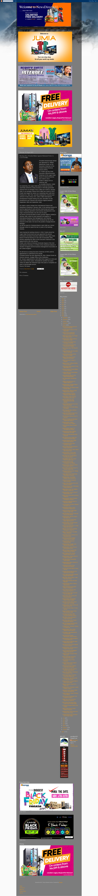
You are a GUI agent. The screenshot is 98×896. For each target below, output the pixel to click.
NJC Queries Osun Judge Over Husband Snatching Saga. (70, 438)
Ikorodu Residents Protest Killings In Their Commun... (70, 370)
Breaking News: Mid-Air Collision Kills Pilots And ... (70, 517)
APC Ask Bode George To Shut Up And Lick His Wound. (70, 514)
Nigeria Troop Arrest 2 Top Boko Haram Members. (70, 532)
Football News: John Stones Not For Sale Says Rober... (70, 679)
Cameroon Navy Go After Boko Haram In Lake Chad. (70, 511)
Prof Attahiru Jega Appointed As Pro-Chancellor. (70, 633)
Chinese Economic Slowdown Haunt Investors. (69, 481)
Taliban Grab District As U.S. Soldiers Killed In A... (69, 382)
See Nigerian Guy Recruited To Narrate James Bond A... (70, 669)
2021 (63, 304)
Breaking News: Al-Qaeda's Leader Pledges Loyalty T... (70, 688)
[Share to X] (40, 269)
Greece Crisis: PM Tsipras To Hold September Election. (70, 526)
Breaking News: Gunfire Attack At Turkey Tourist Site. (70, 557)
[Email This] (37, 269)
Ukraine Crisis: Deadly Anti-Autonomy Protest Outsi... (69, 333)
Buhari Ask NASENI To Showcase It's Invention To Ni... (70, 672)
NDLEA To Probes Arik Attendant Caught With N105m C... (70, 420)
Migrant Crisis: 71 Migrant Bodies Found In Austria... (70, 364)
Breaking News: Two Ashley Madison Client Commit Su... (70, 478)
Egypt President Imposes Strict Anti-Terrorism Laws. (69, 612)
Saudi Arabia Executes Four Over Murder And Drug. (70, 404)
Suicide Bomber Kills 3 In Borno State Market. (70, 584)
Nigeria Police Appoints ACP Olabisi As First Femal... (69, 358)
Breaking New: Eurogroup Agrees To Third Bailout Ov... (70, 639)
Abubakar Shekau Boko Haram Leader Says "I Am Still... (70, 602)
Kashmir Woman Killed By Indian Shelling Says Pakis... (70, 642)
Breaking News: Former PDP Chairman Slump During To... (70, 453)
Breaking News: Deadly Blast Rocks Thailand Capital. (69, 599)
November (65, 319)
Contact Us (55, 28)
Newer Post (23, 311)
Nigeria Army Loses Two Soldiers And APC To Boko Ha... (70, 490)
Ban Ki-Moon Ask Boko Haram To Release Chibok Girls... (70, 468)
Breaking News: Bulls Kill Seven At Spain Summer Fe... (70, 605)
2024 (63, 298)
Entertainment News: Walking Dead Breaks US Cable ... (69, 432)
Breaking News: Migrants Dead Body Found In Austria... (70, 391)
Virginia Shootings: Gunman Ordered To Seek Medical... (69, 394)
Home (38, 311)
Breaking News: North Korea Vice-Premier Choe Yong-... (70, 712)
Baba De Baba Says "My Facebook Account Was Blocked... (68, 401)
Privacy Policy (63, 28)
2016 (63, 314)
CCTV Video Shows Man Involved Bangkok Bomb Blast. (70, 575)
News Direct (75, 740)
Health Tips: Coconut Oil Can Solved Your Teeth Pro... (69, 700)
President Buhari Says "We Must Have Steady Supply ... (70, 715)
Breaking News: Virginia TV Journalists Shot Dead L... (69, 429)
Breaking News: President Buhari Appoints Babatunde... (70, 523)
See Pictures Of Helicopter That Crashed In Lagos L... (70, 697)
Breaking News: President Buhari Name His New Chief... (70, 385)
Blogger (60, 882)
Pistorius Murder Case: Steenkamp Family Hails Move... (70, 487)
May (64, 721)
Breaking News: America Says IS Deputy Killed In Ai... (70, 493)
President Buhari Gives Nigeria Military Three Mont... (69, 663)
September (65, 323)
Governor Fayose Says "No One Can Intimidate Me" (70, 593)
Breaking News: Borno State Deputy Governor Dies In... (69, 630)
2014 (63, 731)
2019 (63, 308)
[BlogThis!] (39, 269)
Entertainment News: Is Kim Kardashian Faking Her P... (69, 508)
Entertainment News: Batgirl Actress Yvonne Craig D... (69, 538)
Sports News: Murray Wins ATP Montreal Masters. (70, 596)
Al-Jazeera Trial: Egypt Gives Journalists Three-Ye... (69, 342)
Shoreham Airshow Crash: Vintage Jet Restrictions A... (70, 471)
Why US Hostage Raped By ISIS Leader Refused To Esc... (70, 624)
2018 (63, 310)
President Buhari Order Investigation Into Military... (69, 462)
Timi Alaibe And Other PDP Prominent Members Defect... (70, 615)
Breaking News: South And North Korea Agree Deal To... (70, 465)
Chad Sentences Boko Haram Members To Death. (69, 355)
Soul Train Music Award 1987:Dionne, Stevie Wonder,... (70, 636)
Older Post (53, 311)
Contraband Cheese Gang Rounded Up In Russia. (69, 566)
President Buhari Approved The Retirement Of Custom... (70, 572)
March (64, 725)
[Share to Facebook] (42, 269)
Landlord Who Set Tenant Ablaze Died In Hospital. (70, 373)
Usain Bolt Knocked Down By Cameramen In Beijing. (69, 345)
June (64, 720)
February (65, 727)
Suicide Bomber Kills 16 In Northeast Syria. (68, 541)
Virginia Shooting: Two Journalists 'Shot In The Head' (70, 351)
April (64, 723)
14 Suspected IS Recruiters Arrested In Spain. (69, 444)
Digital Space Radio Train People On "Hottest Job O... (70, 336)
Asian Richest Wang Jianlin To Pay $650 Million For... (70, 367)
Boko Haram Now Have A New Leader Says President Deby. (70, 703)
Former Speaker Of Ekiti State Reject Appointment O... (69, 520)
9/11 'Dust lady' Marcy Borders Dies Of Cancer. (69, 411)
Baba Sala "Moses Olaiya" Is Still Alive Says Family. (70, 578)
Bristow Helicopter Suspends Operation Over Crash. (69, 657)
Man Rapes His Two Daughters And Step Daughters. (70, 456)
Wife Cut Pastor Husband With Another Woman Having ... (69, 551)
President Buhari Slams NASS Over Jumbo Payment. (69, 441)
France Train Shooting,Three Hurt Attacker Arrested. (70, 484)
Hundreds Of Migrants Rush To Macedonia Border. (70, 502)
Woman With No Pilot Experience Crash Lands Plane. (70, 447)
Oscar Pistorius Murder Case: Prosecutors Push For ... (69, 590)
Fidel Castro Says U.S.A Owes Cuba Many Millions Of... (69, 675)
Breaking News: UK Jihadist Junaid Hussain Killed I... (70, 388)
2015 (63, 315)
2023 (63, 300)
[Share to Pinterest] (43, 269)
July (64, 718)
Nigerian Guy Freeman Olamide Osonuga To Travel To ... (70, 529)
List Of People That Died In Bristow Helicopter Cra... (70, 505)
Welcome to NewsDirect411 (38, 6)
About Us (48, 28)
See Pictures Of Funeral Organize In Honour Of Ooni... (70, 645)
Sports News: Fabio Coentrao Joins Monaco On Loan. (69, 397)
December (65, 317)
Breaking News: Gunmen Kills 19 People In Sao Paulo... (70, 648)
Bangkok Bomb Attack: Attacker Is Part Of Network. (70, 563)
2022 (63, 302)
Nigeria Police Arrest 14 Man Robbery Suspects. (69, 709)
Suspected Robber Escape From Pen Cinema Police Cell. (70, 414)
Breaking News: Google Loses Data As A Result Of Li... (69, 545)
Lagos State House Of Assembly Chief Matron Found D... (70, 474)
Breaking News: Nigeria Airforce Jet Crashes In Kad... (70, 339)
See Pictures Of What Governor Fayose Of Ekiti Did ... (70, 327)
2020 (63, 306)
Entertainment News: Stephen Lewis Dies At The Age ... (69, 666)
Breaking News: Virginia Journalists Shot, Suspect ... (69, 423)
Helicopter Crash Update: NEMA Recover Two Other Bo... (70, 691)
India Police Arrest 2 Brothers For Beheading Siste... (70, 535)
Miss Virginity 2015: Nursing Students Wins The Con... (69, 554)
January (65, 729)
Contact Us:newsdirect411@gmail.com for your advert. (32, 28)
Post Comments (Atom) (31, 314)
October (65, 321)
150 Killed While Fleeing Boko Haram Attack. (69, 560)
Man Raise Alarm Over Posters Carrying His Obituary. (70, 621)
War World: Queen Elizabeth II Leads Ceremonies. (69, 618)
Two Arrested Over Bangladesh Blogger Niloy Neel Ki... (70, 651)
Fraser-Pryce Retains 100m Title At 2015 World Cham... (70, 450)
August (64, 325)
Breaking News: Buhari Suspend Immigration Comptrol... (70, 499)
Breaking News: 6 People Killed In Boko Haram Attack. (70, 682)
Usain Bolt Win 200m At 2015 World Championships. (69, 376)
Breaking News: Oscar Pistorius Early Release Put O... (70, 548)
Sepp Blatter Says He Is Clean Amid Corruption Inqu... (69, 459)
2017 (63, 312)
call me (21, 892)
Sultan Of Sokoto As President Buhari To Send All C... (69, 587)
